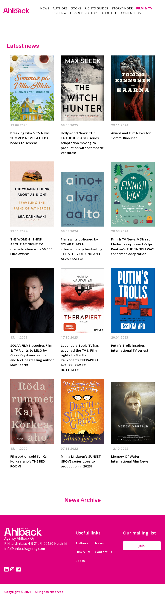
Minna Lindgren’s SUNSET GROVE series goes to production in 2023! (81, 461)
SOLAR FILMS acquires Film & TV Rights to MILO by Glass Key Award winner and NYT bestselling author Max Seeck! (32, 355)
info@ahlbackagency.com (24, 548)
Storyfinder (122, 8)
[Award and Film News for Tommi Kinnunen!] (133, 88)
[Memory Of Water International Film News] (133, 411)
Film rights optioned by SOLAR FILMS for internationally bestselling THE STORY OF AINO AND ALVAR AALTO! (81, 249)
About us (110, 13)
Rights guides (96, 8)
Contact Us (131, 13)
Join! (142, 546)
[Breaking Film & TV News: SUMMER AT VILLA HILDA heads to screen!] (32, 88)
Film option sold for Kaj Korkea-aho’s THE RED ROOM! (28, 461)
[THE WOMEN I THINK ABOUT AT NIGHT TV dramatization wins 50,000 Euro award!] (32, 194)
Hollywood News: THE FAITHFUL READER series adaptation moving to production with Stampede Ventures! (82, 143)
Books (76, 8)
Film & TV (144, 8)
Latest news (23, 45)
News (44, 8)
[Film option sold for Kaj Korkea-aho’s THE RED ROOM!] (32, 411)
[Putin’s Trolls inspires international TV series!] (133, 300)
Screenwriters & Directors (75, 13)
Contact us (103, 552)
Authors (60, 8)
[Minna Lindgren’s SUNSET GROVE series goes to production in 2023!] (82, 411)
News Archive (82, 500)
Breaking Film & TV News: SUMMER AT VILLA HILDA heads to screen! (30, 138)
